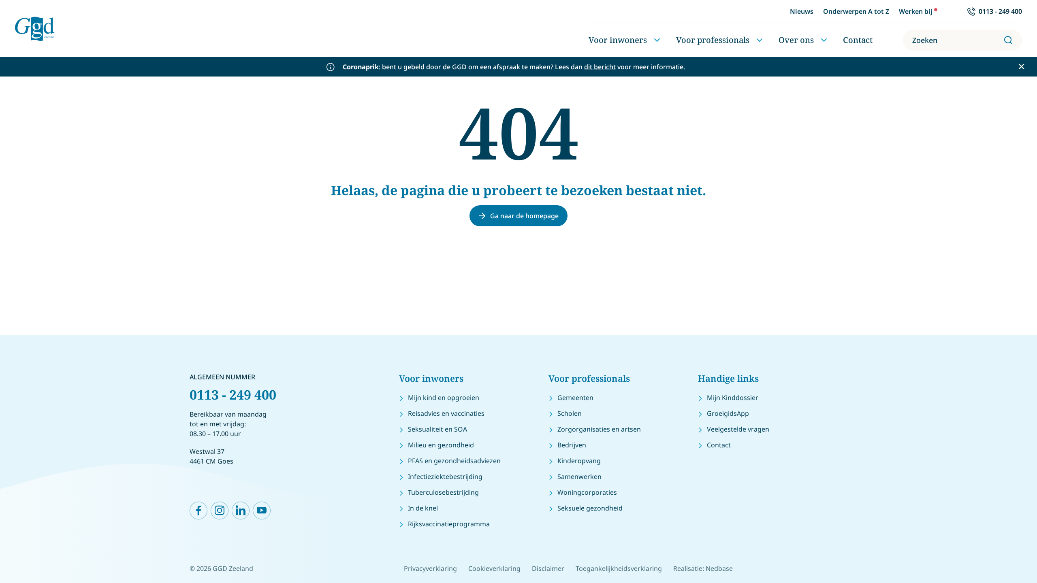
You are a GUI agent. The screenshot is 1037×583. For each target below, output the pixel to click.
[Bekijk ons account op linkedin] (241, 510)
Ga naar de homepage (524, 215)
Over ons (796, 39)
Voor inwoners (618, 39)
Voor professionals (712, 39)
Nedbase (719, 568)
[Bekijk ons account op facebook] (198, 510)
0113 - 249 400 (233, 394)
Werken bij (915, 11)
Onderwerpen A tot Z (856, 11)
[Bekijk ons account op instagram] (219, 510)
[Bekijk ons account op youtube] (262, 510)
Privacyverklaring (430, 568)
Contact (858, 39)
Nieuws (801, 11)
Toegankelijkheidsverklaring (619, 568)
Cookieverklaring (494, 568)
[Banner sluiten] (1021, 66)
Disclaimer (548, 568)
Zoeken (924, 40)
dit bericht (600, 66)
